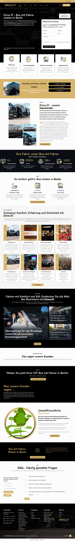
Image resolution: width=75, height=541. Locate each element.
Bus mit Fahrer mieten (48, 512)
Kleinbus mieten (47, 521)
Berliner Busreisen (48, 514)
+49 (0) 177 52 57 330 (9, 520)
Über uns (61, 514)
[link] (46, 477)
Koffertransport (22, 519)
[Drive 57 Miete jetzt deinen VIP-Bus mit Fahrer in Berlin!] (10, 5)
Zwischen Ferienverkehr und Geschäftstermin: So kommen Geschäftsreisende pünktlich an (58, 318)
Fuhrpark (33, 515)
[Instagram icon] (69, 1)
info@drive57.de (38, 1)
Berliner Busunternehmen (49, 519)
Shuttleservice (21, 512)
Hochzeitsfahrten (22, 524)
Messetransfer (22, 518)
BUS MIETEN (66, 5)
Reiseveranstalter (22, 525)
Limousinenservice (22, 514)
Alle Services (21, 529)
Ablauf (32, 516)
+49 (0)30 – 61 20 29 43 (10, 518)
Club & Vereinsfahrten (23, 522)
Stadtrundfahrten (22, 521)
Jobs (60, 516)
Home (32, 512)
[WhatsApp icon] (66, 1)
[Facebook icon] (68, 1)
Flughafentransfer (22, 515)
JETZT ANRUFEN (8, 492)
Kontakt (60, 512)
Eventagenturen (22, 528)
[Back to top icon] (70, 536)
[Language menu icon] (60, 5)
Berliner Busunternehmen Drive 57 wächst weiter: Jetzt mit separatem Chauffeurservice (59, 335)
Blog (32, 514)
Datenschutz (21, 535)
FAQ (60, 515)
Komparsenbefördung (23, 516)
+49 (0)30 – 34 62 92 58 (10, 516)
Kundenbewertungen (35, 518)
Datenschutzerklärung (54, 42)
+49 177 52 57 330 (31, 1)
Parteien (20, 526)
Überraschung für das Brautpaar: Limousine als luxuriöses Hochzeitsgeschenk (24, 334)
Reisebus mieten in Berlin (49, 518)
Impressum (15, 535)
